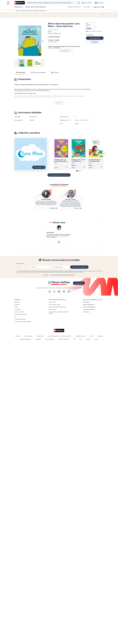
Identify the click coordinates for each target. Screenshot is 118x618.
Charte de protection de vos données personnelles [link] (59, 336)
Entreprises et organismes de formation (92, 299)
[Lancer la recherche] (79, 2)
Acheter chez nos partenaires (94, 42)
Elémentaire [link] (17, 304)
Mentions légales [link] (28, 336)
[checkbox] (16, 271)
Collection (56, 72)
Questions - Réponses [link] (64, 339)
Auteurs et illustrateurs (88, 304)
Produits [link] (96, 339)
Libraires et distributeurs (89, 307)
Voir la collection (38, 167)
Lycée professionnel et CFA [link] (20, 314)
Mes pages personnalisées (74, 6)
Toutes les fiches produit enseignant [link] (22, 321)
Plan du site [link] (17, 336)
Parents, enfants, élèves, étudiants (57, 299)
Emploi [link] (91, 336)
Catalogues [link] (38, 339)
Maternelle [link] (16, 302)
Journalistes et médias (88, 309)
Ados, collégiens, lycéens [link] (54, 304)
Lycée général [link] (17, 309)
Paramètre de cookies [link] (80, 336)
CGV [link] (80, 339)
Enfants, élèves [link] (52, 302)
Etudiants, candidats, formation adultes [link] (57, 307)
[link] (59, 242)
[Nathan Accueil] (19, 2)
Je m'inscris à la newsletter (78, 267)
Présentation (21, 72)
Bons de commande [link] (49, 339)
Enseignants (17, 299)
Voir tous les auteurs (52, 41)
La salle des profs (97, 7)
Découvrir (52, 208)
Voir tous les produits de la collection (58, 175)
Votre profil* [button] (33, 267)
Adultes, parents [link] (52, 309)
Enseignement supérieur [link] (19, 319)
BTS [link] (15, 316)
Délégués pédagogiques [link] (25, 339)
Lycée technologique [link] (19, 311)
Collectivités (86, 302)
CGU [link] (74, 339)
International (86, 311)
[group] (21, 62)
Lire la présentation (64, 50)
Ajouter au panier (94, 38)
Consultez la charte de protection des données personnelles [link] (62, 274)
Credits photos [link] (40, 336)
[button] (30, 40)
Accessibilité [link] (100, 336)
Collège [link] (16, 307)
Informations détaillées (39, 72)
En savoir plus (46, 274)
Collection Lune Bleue (54, 36)
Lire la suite (58, 102)
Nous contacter (87, 6)
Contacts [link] (88, 339)
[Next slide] (43, 63)
